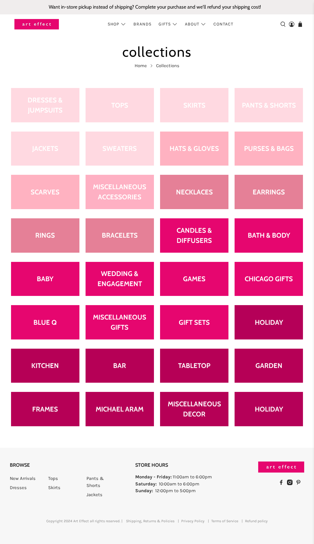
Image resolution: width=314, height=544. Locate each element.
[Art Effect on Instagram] (291, 483)
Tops (53, 478)
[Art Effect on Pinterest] (300, 483)
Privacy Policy (193, 521)
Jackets (94, 494)
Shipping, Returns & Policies (150, 521)
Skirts (54, 487)
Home (141, 65)
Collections (167, 65)
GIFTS (165, 24)
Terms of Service (224, 521)
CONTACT (223, 24)
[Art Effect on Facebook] (282, 483)
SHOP (113, 24)
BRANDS (142, 24)
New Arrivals (23, 478)
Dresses (18, 487)
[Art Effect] (36, 24)
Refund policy (256, 521)
